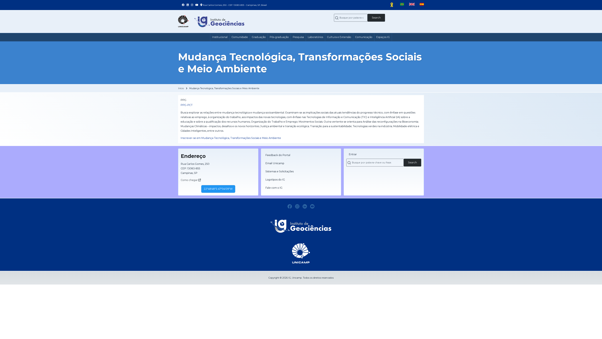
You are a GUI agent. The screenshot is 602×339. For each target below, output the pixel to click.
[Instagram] (297, 206)
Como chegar (189, 180)
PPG (183, 100)
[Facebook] (290, 206)
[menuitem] (220, 37)
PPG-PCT (187, 105)
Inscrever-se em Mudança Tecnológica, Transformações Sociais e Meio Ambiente (231, 138)
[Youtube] (312, 206)
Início (181, 88)
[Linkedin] (305, 206)
